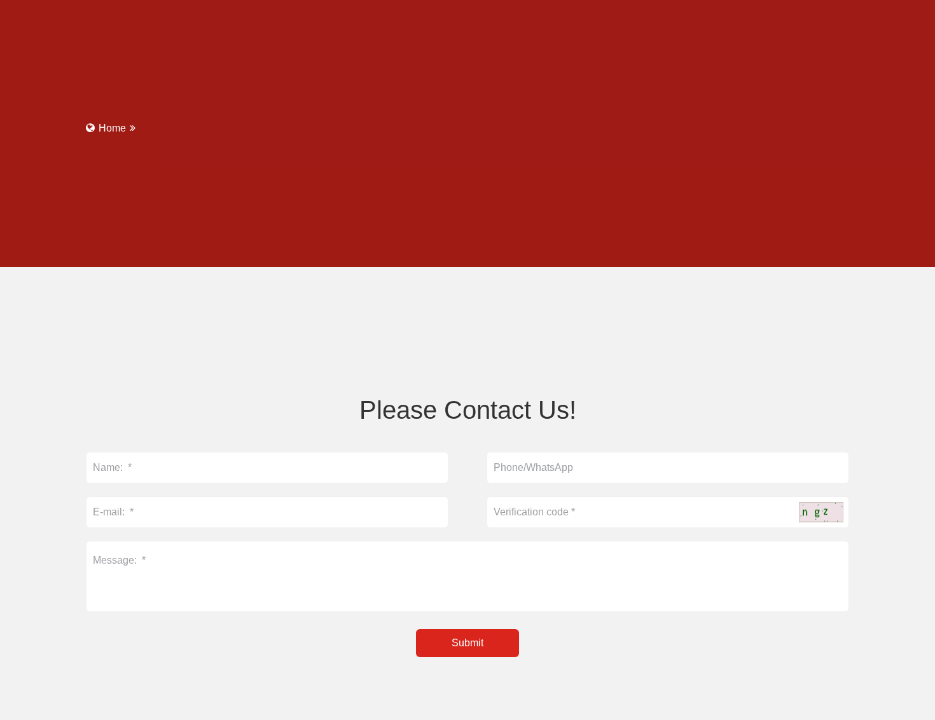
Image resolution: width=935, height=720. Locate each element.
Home (112, 128)
